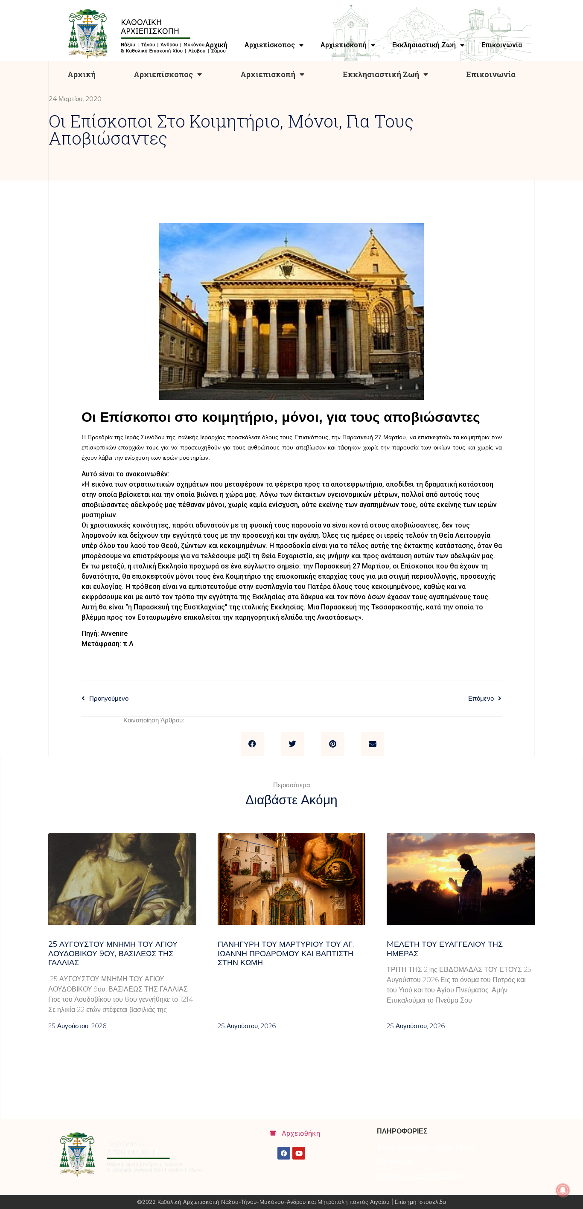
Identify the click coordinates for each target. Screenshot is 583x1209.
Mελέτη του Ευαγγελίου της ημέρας (445, 948)
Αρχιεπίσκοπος (163, 74)
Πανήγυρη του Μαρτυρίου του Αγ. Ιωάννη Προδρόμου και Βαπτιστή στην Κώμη (286, 953)
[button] (252, 744)
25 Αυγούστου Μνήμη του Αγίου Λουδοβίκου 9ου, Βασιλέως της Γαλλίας (113, 953)
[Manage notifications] (563, 1190)
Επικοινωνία (491, 74)
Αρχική (81, 74)
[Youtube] (298, 1153)
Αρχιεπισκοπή (267, 74)
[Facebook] (283, 1153)
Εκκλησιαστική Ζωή (381, 74)
